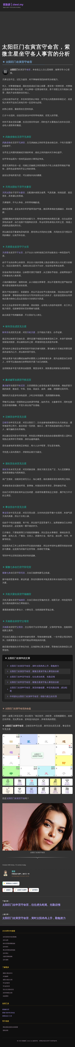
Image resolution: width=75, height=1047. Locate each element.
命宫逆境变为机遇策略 (10, 937)
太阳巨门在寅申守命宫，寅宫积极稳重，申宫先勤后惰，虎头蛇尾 (38, 689)
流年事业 (5, 953)
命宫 (28, 69)
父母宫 (20, 627)
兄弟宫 (22, 142)
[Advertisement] (37, 26)
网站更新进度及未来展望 (10, 1027)
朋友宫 (5, 469)
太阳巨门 (8, 890)
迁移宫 (5, 422)
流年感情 (5, 960)
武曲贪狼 (6, 142)
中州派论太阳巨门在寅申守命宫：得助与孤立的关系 (33, 696)
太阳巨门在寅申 (22, 890)
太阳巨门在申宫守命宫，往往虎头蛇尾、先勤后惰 (32, 676)
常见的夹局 (6, 986)
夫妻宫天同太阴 (31, 783)
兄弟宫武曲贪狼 (19, 783)
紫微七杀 (6, 572)
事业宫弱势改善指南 (9, 950)
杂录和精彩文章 (7, 993)
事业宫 (5, 512)
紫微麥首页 (5, 1009)
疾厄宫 (22, 385)
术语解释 (5, 976)
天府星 (5, 252)
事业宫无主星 (31, 791)
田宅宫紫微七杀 (43, 791)
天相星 (5, 627)
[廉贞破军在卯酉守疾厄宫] (67, 780)
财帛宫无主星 (55, 783)
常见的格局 (6, 983)
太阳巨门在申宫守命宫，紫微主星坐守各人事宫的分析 (34, 682)
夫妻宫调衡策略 (7, 956)
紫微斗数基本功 (7, 973)
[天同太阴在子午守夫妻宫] (31, 780)
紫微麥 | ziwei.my (13, 4)
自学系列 (35, 890)
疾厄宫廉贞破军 (67, 783)
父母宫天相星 (67, 791)
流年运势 (5, 940)
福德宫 (22, 600)
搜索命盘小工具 (7, 1016)
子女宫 (20, 252)
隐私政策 (5, 1030)
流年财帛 (5, 946)
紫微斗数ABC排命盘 (8, 1012)
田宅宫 (22, 572)
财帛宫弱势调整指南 (9, 943)
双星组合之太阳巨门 (12, 883)
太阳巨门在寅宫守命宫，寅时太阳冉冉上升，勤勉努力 (34, 666)
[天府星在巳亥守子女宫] (43, 780)
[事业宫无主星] (31, 788)
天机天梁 (31, 332)
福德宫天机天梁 (55, 791)
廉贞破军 (6, 385)
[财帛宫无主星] (55, 780)
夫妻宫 (22, 192)
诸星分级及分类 (7, 979)
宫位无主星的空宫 (8, 989)
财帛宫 (5, 332)
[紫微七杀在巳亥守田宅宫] (43, 788)
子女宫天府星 (43, 783)
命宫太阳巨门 (7, 783)
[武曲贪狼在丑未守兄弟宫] (20, 780)
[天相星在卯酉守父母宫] (67, 788)
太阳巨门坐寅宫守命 (15, 798)
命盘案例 (5, 996)
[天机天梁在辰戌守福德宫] (55, 788)
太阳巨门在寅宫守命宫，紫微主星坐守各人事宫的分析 (34, 671)
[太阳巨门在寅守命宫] (8, 780)
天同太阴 (6, 192)
